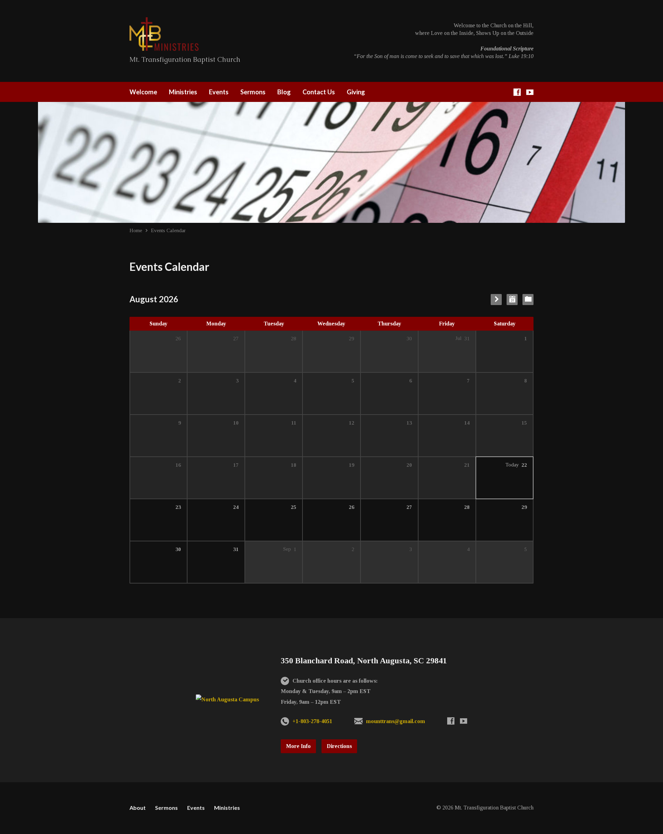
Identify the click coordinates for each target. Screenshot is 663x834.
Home (135, 230)
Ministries (183, 92)
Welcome (143, 92)
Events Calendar (168, 230)
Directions (339, 746)
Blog (284, 92)
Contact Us (318, 92)
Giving (356, 92)
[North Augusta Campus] (227, 699)
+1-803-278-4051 (312, 721)
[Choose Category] (528, 299)
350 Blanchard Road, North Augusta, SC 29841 (364, 660)
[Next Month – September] (496, 299)
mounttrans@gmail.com (395, 721)
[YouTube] (530, 92)
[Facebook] (517, 92)
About (137, 807)
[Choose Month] (512, 299)
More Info (298, 746)
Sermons (253, 92)
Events (219, 92)
